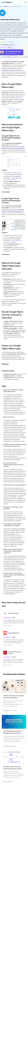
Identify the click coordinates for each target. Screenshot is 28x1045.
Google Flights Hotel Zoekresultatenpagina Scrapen (11, 200)
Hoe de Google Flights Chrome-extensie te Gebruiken (12, 314)
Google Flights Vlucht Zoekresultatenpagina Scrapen (11, 138)
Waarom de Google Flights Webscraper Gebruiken (11, 266)
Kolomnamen (6, 192)
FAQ (4, 386)
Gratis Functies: (8, 371)
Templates (6, 6)
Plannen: (5, 364)
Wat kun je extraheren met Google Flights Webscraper (12, 127)
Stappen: (4, 170)
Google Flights (7, 90)
